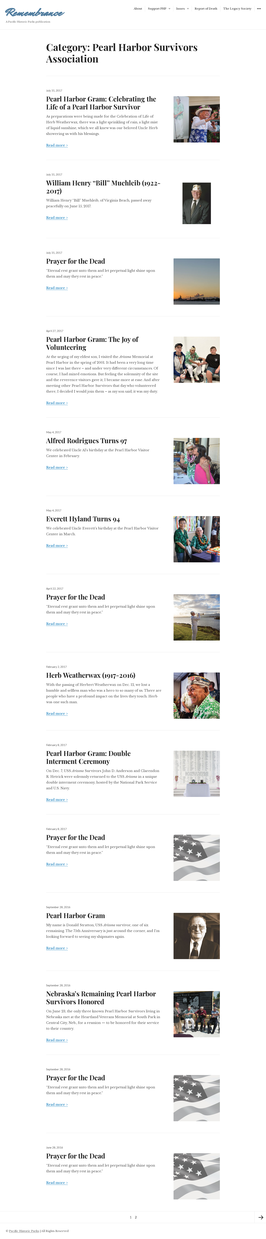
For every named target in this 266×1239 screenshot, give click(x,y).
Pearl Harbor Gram (75, 915)
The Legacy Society (237, 8)
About (138, 8)
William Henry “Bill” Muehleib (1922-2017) (103, 186)
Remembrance (34, 12)
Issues (180, 8)
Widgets (259, 11)
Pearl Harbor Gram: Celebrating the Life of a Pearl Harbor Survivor (101, 102)
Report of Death (206, 8)
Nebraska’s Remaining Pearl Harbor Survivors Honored (101, 997)
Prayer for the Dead (75, 260)
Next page (260, 1217)
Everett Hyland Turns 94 (83, 518)
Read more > (57, 145)
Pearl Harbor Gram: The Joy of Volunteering (92, 343)
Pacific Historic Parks (24, 1231)
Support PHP (157, 8)
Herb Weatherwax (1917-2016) (90, 675)
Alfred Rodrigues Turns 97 (86, 440)
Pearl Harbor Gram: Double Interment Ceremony (88, 757)
